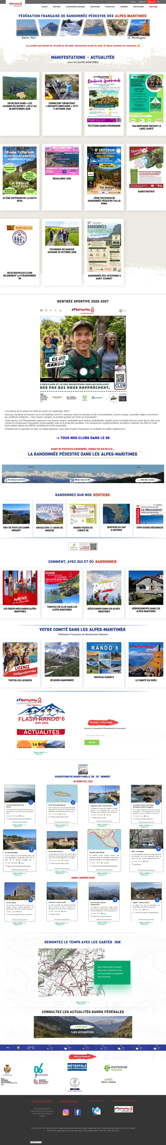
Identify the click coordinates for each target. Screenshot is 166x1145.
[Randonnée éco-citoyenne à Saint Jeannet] (104, 246)
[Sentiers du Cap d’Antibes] (116, 514)
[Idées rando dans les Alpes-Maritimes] (104, 588)
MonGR (133, 2)
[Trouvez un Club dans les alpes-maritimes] (62, 587)
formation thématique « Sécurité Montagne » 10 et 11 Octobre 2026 (62, 106)
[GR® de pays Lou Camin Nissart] (16, 514)
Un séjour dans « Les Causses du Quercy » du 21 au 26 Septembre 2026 (20, 106)
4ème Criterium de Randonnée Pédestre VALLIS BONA (104, 201)
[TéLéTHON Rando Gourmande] (104, 98)
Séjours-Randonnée (62, 680)
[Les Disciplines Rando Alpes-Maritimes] (20, 588)
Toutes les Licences (20, 680)
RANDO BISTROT (146, 191)
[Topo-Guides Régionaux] (149, 514)
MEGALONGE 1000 (62, 178)
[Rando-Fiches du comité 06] (83, 514)
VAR (35, 1109)
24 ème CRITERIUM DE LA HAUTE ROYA (20, 199)
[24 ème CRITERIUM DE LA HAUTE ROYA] (20, 170)
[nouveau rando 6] (104, 658)
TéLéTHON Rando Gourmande (104, 125)
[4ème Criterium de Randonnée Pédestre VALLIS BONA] (104, 170)
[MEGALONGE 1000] (62, 161)
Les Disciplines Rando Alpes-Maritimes (20, 610)
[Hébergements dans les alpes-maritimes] (146, 588)
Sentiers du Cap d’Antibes (116, 529)
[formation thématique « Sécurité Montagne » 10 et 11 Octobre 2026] (62, 87)
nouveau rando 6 (104, 677)
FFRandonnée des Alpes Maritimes (44, 1128)
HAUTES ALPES (47, 1111)
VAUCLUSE (36, 1114)
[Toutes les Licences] (20, 659)
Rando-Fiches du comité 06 (83, 529)
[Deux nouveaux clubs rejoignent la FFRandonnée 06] (20, 245)
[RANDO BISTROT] (146, 167)
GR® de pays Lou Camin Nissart (16, 529)
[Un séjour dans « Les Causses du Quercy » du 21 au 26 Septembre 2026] (20, 87)
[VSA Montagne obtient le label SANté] (146, 98)
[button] (158, 2)
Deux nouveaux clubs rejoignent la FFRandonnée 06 (19, 275)
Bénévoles (142, 2)
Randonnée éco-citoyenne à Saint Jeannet (104, 277)
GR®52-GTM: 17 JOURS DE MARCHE (49, 529)
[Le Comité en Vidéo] (146, 659)
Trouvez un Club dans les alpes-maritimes (62, 608)
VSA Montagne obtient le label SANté (146, 127)
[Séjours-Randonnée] (62, 659)
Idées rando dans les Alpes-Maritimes (104, 610)
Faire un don (151, 2)
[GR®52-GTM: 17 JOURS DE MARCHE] (49, 514)
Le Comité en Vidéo (146, 680)
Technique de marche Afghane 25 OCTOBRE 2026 (62, 251)
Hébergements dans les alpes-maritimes (146, 610)
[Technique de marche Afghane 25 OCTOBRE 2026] (62, 233)
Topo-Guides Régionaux (149, 527)
